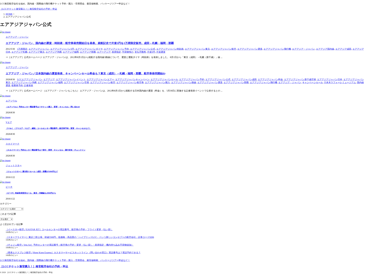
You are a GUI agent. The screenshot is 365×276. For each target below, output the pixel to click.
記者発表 (28, 85)
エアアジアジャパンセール (164, 79)
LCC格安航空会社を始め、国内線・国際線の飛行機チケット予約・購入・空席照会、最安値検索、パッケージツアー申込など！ (65, 260)
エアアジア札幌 (19, 52)
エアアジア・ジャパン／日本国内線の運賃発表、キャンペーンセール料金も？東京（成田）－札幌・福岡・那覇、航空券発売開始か (86, 73)
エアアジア (49, 79)
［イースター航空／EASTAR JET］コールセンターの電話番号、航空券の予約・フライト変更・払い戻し (59, 229)
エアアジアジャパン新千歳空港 (300, 79)
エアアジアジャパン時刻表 (170, 49)
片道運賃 (160, 52)
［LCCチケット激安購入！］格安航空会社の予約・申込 (28, 9)
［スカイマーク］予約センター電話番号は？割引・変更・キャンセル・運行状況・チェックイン (45, 150)
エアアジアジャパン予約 (116, 49)
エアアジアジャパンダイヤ (89, 49)
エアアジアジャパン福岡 (50, 82)
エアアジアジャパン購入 (157, 82)
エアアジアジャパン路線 (183, 82)
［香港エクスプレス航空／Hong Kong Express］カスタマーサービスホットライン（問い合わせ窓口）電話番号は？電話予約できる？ (73, 252)
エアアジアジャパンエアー (100, 79)
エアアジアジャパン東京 (197, 49)
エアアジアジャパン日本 (329, 79)
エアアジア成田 (343, 49)
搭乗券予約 (17, 85)
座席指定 (116, 52)
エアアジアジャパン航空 (223, 49)
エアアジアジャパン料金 (270, 79)
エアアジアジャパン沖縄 (23, 82)
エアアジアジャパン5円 (62, 49)
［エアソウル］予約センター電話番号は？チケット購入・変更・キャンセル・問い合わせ (43, 107)
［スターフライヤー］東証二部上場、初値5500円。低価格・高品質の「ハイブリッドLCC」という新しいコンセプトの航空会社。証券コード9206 (80, 237)
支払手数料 (140, 52)
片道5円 (151, 52)
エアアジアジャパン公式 (142, 49)
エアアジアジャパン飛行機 (277, 49)
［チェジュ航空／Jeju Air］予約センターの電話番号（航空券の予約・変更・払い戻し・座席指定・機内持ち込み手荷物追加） (70, 245)
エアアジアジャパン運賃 (249, 49)
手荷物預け (127, 52)
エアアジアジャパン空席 (76, 82)
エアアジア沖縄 (54, 52)
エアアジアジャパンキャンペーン (132, 79)
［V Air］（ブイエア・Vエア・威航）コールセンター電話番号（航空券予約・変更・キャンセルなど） (48, 128)
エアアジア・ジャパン (303, 49)
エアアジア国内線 (325, 49)
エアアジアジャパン (39, 49)
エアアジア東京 (36, 52)
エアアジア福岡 (71, 52)
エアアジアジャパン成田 (244, 79)
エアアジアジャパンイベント (71, 79)
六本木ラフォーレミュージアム (340, 82)
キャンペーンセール (312, 82)
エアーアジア (104, 52)
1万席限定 (22, 49)
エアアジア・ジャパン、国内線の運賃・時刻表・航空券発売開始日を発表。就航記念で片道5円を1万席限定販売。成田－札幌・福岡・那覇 (90, 43)
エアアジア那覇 (88, 52)
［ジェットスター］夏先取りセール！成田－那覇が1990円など (32, 171)
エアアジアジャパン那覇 (236, 82)
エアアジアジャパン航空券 (130, 82)
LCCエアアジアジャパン (29, 79)
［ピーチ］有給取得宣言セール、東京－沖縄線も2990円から (31, 193)
